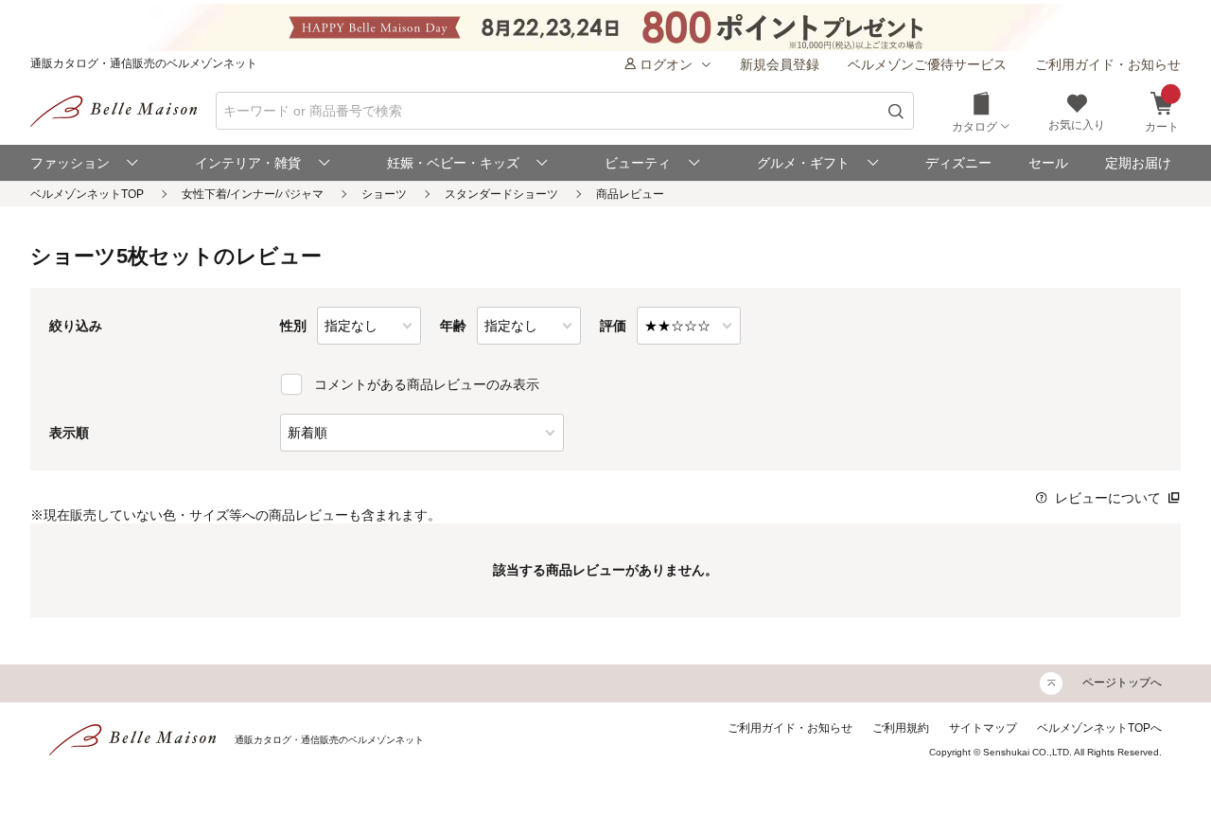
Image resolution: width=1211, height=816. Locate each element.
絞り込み (75, 325)
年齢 (453, 325)
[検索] (896, 111)
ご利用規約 (900, 728)
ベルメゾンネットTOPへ (1099, 728)
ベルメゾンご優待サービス (927, 64)
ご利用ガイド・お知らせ (1108, 64)
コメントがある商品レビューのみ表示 (426, 384)
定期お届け (1138, 162)
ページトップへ (1122, 682)
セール (1048, 162)
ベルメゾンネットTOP (87, 194)
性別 (293, 325)
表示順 (69, 432)
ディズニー (958, 162)
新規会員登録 (779, 64)
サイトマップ (983, 728)
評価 (613, 325)
